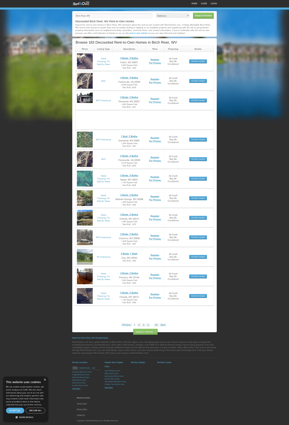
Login (214, 3)
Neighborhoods (84, 368)
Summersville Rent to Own (82, 372)
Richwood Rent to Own (80, 377)
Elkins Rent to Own (112, 373)
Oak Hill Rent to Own (112, 371)
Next (163, 324)
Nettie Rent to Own (79, 380)
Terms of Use (82, 403)
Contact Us (81, 415)
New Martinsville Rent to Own (115, 381)
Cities (75, 368)
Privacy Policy (82, 409)
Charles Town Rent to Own (114, 384)
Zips (93, 368)
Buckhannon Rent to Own (114, 376)
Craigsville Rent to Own (80, 375)
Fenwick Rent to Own (80, 385)
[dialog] (25, 399)
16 (156, 324)
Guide (204, 3)
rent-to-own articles (138, 33)
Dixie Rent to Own (78, 383)
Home (194, 3)
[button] (25, 417)
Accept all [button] (15, 410)
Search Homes (145, 332)
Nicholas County (164, 362)
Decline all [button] (35, 410)
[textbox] (113, 15)
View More (76, 389)
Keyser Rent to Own (112, 379)
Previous (126, 324)
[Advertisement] (130, 117)
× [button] (45, 380)
